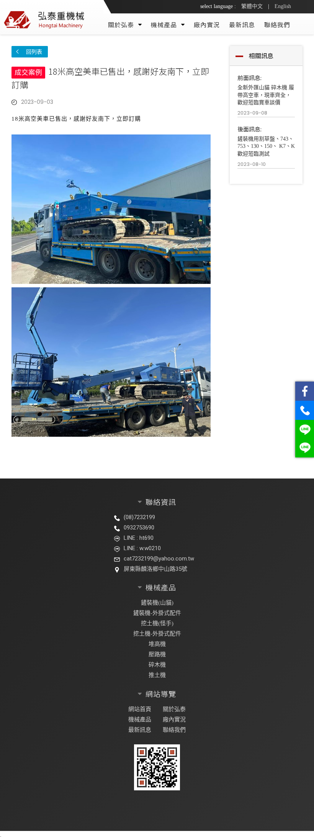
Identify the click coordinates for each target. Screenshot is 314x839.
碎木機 (157, 665)
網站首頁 (139, 709)
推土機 (157, 675)
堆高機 (157, 644)
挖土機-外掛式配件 (157, 634)
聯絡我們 (277, 24)
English (283, 6)
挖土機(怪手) (157, 623)
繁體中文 (252, 6)
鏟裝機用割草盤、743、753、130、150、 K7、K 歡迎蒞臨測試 (266, 146)
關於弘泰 (174, 709)
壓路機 (157, 654)
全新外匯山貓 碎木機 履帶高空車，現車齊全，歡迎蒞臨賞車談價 (265, 95)
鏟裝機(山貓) (157, 603)
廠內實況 (207, 24)
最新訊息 (242, 24)
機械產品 (139, 719)
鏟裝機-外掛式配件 (157, 613)
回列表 (34, 52)
